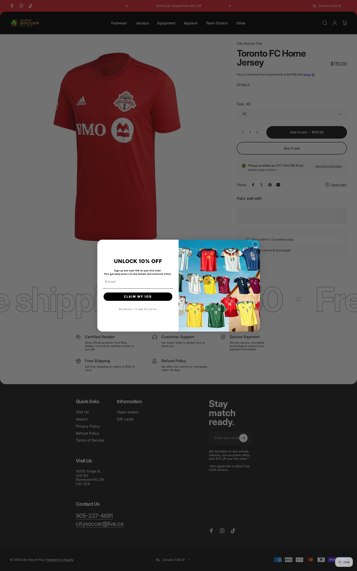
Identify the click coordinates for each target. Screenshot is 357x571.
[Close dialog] (255, 244)
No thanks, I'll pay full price (138, 309)
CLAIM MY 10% (138, 297)
